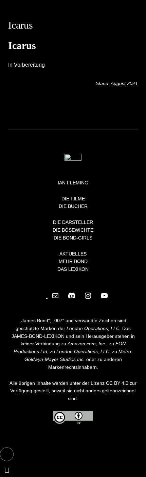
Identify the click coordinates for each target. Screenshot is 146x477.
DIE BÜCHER (73, 206)
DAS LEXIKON (73, 269)
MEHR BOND (73, 261)
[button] (7, 454)
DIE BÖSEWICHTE (73, 230)
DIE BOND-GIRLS (73, 238)
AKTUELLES (73, 254)
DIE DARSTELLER (73, 222)
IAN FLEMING (73, 182)
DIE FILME (73, 198)
